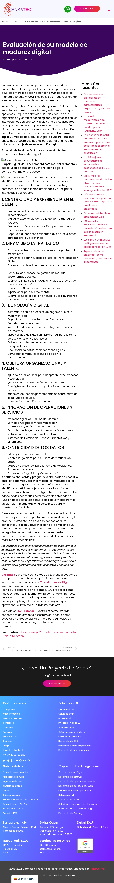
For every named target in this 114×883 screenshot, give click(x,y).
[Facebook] (11, 760)
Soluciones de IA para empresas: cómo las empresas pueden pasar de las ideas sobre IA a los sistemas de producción (98, 144)
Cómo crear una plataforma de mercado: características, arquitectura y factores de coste (97, 103)
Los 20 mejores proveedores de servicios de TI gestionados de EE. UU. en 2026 (97, 164)
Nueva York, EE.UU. (16, 841)
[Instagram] (29, 760)
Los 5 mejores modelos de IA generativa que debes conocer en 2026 (97, 243)
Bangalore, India (15, 822)
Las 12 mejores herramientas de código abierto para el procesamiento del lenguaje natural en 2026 (98, 183)
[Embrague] (4, 760)
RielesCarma (97, 868)
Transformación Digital (55, 582)
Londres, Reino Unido (55, 841)
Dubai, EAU (85, 822)
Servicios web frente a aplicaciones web (97, 214)
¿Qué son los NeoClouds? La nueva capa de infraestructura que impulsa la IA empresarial (98, 228)
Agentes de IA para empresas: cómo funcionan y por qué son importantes (98, 256)
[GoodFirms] (8, 760)
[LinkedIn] (17, 760)
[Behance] (24, 760)
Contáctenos (25, 611)
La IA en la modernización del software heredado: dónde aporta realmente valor (95, 123)
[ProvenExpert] (20, 760)
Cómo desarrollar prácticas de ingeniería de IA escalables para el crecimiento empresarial (98, 202)
